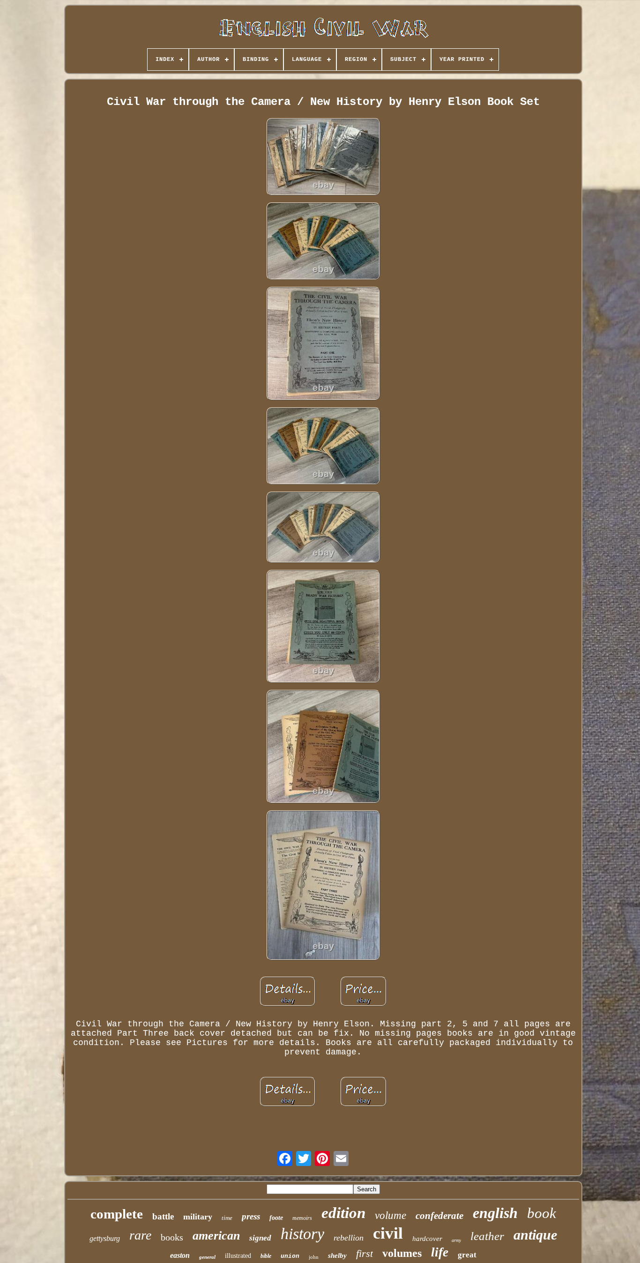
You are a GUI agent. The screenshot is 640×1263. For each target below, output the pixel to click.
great (467, 1254)
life (439, 1252)
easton (180, 1255)
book (541, 1213)
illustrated (238, 1255)
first (364, 1253)
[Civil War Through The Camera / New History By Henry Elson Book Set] (323, 158)
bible (265, 1256)
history (302, 1233)
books (172, 1237)
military (197, 1216)
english (495, 1212)
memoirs (302, 1218)
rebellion (349, 1237)
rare (140, 1235)
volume (390, 1215)
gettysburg (104, 1238)
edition (343, 1212)
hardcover (427, 1238)
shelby (337, 1255)
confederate (439, 1215)
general (207, 1257)
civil (388, 1233)
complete (116, 1213)
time (227, 1217)
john (314, 1257)
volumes (402, 1253)
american (216, 1235)
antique (535, 1234)
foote (276, 1217)
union (290, 1256)
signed (260, 1237)
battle (163, 1216)
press (251, 1216)
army (456, 1240)
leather (487, 1236)
